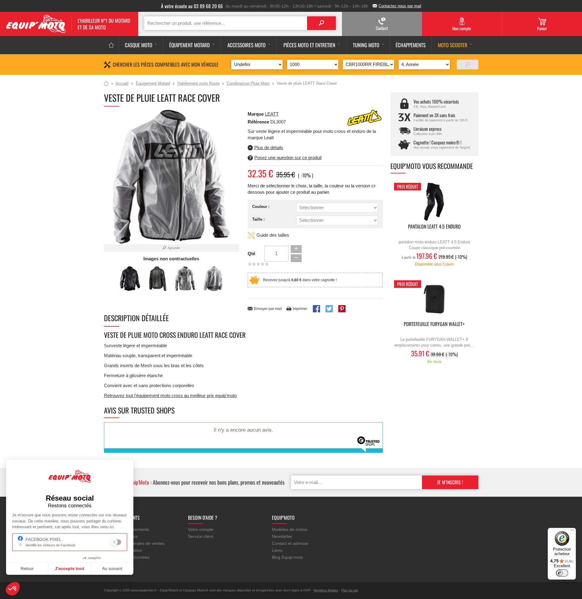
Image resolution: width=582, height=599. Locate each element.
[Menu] (572, 531)
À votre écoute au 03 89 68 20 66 (192, 6)
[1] (467, 64)
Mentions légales (326, 590)
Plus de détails (268, 147)
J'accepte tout (69, 568)
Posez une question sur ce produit (288, 157)
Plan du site (349, 590)
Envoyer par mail (268, 309)
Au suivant (112, 568)
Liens (277, 550)
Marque (256, 114)
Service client (200, 536)
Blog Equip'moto (287, 557)
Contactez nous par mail (400, 6)
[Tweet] (329, 308)
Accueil (106, 84)
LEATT (272, 114)
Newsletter (282, 536)
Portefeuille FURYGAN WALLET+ (434, 324)
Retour (27, 568)
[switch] (562, 573)
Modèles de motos (289, 529)
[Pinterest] (342, 308)
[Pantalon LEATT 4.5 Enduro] (434, 202)
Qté (251, 253)
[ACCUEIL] (111, 45)
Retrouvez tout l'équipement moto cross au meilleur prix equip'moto (170, 395)
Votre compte (200, 529)
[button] (12, 588)
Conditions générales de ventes (134, 543)
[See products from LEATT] (364, 117)
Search (321, 23)
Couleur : (260, 206)
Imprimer (300, 309)
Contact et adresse (290, 543)
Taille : (258, 219)
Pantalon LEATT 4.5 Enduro (434, 227)
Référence (259, 121)
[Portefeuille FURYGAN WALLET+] (434, 299)
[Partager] (316, 308)
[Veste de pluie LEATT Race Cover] (130, 278)
